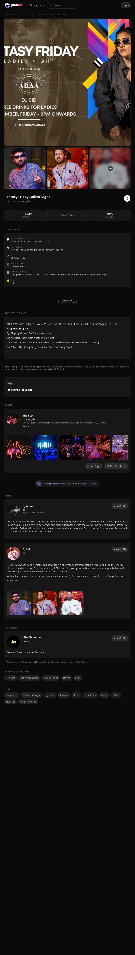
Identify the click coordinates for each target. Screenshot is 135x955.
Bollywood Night (28, 249)
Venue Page (93, 466)
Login (126, 5)
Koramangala (22, 201)
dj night (63, 695)
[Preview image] (19, 447)
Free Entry (90, 695)
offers (116, 695)
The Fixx (10, 701)
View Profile (120, 506)
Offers (54, 249)
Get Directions (118, 466)
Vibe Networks (28, 701)
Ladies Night (44, 249)
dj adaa (50, 695)
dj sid (76, 695)
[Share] (127, 198)
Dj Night (15, 249)
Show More (12, 580)
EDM (60, 249)
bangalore (11, 695)
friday (104, 695)
